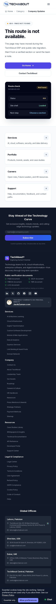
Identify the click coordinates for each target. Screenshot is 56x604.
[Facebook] (24, 293)
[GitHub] (18, 293)
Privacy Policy (8, 595)
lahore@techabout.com (19, 530)
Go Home (26, 65)
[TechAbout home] (16, 4)
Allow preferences (28, 600)
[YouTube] (36, 293)
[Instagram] (30, 293)
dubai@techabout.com (18, 563)
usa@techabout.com (18, 546)
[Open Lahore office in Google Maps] (47, 523)
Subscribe (28, 237)
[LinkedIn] (7, 293)
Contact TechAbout (28, 73)
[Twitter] (13, 293)
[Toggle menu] (48, 4)
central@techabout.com (19, 580)
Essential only (9, 600)
